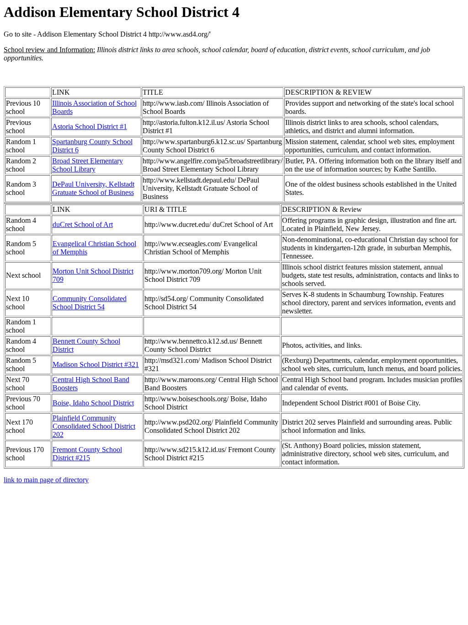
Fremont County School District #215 (87, 454)
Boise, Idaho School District (93, 403)
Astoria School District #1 (89, 126)
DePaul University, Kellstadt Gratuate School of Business (93, 188)
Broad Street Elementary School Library (87, 165)
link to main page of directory (46, 480)
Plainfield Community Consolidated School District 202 (94, 426)
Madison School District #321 (96, 364)
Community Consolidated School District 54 (90, 303)
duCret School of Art (83, 224)
